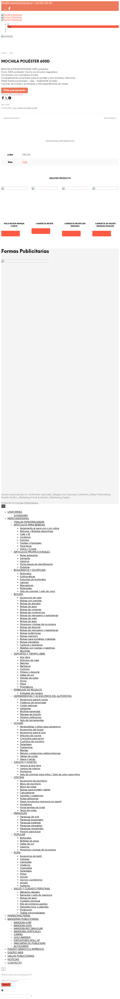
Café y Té (25, 533)
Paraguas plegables (31, 825)
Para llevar (26, 545)
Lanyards (25, 558)
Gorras (24, 876)
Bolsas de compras (30, 609)
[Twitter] (6, 98)
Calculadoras (27, 792)
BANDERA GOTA (23, 925)
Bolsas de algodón (30, 603)
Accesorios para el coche (34, 699)
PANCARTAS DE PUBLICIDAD (29, 943)
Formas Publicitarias (26, 502)
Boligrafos (25, 837)
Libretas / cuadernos (31, 795)
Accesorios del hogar (32, 729)
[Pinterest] (9, 98)
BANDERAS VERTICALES (27, 931)
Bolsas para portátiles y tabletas (37, 638)
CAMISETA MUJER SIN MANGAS (74, 224)
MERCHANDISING (18, 518)
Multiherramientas (30, 711)
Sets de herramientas (32, 720)
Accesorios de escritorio (33, 780)
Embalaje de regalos (31, 693)
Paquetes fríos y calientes (34, 906)
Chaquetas (26, 867)
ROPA (17, 852)
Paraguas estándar (30, 822)
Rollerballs (26, 588)
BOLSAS (18, 594)
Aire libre (25, 657)
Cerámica (25, 536)
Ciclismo (25, 668)
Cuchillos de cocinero (32, 741)
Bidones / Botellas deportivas (36, 531)
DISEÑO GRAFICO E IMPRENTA (26, 949)
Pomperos (26, 771)
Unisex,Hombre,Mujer (27, 108)
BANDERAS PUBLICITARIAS (23, 919)
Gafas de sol (27, 674)
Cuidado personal (30, 900)
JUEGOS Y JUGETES (25, 762)
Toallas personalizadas (32, 912)
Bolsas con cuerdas (31, 600)
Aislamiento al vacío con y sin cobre (39, 528)
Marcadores (26, 585)
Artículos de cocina (30, 735)
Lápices (24, 582)
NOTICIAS (13, 959)
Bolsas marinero (29, 635)
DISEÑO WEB (15, 952)
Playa (23, 683)
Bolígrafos (25, 573)
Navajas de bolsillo (30, 714)
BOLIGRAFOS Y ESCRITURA (29, 570)
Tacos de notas (28, 810)
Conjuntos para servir (32, 738)
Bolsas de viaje (28, 618)
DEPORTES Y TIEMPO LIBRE (29, 654)
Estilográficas (27, 576)
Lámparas (25, 708)
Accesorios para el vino (33, 732)
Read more (10, 233)
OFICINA (19, 777)
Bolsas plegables (29, 641)
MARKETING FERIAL (19, 916)
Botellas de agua (29, 840)
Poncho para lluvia (30, 831)
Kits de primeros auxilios (34, 903)
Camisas (24, 858)
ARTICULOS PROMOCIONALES (32, 552)
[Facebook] (3, 98)
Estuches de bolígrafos (33, 579)
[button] (8, 24)
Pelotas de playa (29, 677)
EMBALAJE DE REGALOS (28, 690)
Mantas (24, 750)
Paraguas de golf (29, 816)
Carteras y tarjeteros (31, 644)
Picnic (23, 680)
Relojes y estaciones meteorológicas (40, 753)
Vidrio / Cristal (28, 548)
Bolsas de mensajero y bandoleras (39, 615)
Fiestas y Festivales (31, 542)
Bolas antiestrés (29, 555)
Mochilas (25, 650)
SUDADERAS (21, 515)
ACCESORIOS (21, 946)
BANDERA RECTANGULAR (28, 928)
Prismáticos (26, 686)
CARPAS (18, 934)
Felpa (23, 873)
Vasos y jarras (27, 758)
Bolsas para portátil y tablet (35, 789)
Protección (26, 909)
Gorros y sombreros (31, 879)
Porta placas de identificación (36, 564)
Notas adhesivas (29, 798)
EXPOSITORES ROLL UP (27, 940)
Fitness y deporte (30, 671)
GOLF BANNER (22, 937)
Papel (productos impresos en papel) (41, 801)
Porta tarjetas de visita (32, 807)
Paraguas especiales (31, 819)
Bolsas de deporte (30, 627)
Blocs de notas (28, 786)
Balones (24, 662)
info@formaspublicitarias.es (16, 2)
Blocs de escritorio (30, 783)
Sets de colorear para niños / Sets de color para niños (50, 774)
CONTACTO (15, 963)
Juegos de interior (30, 768)
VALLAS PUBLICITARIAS (21, 956)
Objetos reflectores (31, 717)
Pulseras (25, 566)
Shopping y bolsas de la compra (38, 624)
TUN (24, 161)
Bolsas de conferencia (32, 612)
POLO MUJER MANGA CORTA (14, 224)
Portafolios (26, 804)
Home (3, 53)
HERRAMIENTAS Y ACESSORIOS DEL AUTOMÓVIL (43, 696)
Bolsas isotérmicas (30, 632)
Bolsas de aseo (28, 606)
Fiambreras (26, 747)
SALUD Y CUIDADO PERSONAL (32, 888)
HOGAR (18, 723)
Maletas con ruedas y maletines (37, 647)
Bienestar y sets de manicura (36, 894)
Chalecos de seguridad (33, 702)
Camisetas (26, 861)
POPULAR (19, 834)
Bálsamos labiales (30, 891)
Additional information (60, 141)
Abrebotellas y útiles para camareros (40, 726)
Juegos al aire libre (30, 765)
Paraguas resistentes (32, 828)
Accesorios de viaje (31, 597)
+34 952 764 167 (43, 2)
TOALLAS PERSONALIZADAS (29, 521)
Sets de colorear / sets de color (37, 591)
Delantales (26, 744)
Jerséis (24, 882)
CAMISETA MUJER (44, 223)
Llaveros (24, 561)
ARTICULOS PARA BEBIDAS (29, 525)
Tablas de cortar (29, 756)
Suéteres (25, 885)
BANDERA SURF (23, 922)
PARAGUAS (20, 813)
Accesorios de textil (31, 855)
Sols (11, 53)
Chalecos (25, 864)
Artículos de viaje (29, 660)
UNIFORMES (15, 512)
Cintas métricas (28, 705)
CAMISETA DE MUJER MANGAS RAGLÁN (105, 224)
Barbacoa (25, 665)
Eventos (24, 539)
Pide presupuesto (14, 90)
